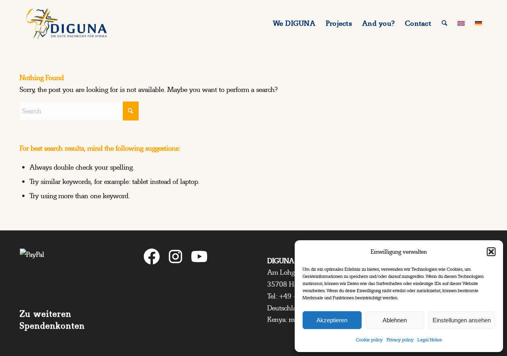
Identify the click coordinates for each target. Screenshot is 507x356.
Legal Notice (429, 340)
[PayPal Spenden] (68, 272)
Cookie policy (369, 340)
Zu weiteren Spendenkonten (52, 319)
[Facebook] (152, 258)
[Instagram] (175, 258)
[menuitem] (294, 23)
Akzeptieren (331, 320)
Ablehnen (395, 320)
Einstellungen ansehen (462, 320)
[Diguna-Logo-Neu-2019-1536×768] (66, 23)
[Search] (444, 23)
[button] (491, 252)
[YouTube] (199, 258)
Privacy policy (400, 340)
